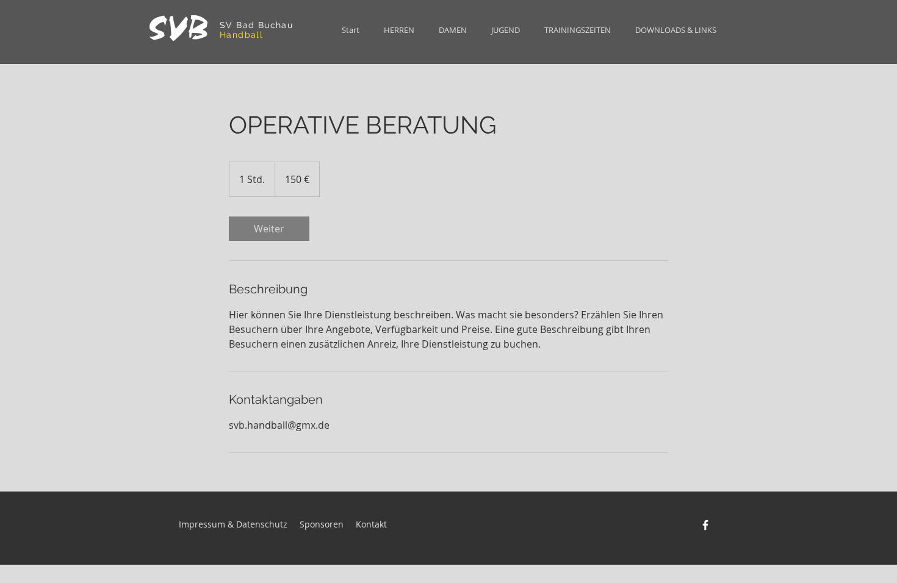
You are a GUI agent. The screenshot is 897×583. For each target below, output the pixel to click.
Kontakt (372, 524)
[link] (269, 228)
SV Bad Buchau (258, 25)
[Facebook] (705, 525)
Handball (241, 35)
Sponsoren (322, 524)
